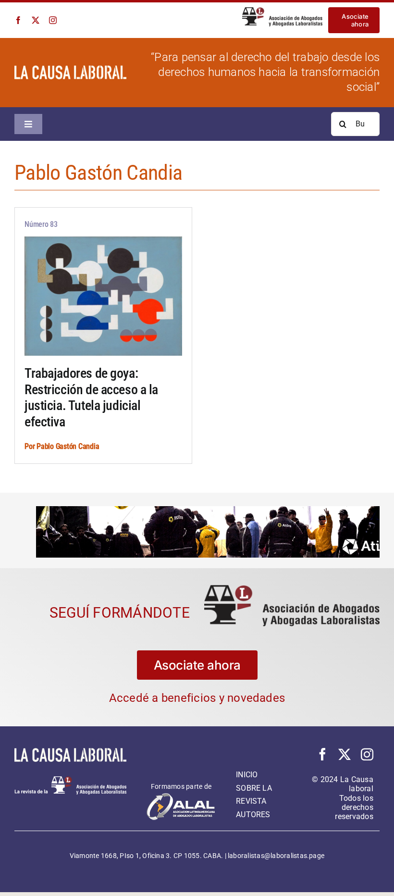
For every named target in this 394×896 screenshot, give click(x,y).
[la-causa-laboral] (70, 69)
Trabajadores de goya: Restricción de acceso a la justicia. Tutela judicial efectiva (91, 397)
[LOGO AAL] (292, 588)
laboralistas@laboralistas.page (276, 855)
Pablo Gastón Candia (68, 446)
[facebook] (18, 20)
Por (31, 446)
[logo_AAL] (282, 10)
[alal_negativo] (181, 795)
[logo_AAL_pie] (70, 779)
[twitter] (35, 20)
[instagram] (53, 20)
